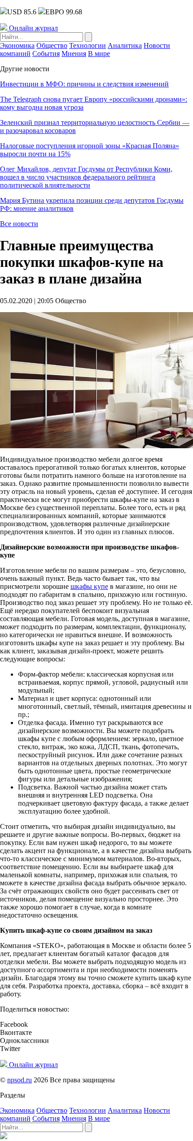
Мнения (73, 53)
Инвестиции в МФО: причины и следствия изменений (84, 84)
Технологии (87, 45)
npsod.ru (19, 1080)
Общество (51, 45)
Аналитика (125, 45)
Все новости (19, 223)
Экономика (17, 45)
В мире (99, 53)
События (46, 53)
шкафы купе (89, 586)
